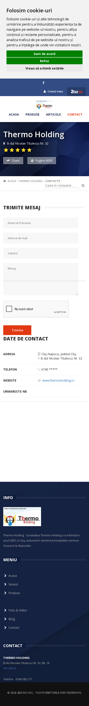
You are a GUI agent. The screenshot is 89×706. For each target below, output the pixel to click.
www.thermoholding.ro (58, 380)
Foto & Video (17, 610)
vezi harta (9, 668)
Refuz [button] (44, 61)
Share (15, 160)
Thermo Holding (31, 181)
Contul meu (55, 91)
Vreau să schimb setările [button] (44, 68)
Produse (32, 114)
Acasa (14, 114)
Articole (53, 114)
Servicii (13, 584)
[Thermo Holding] (44, 104)
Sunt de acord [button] (44, 54)
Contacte (52, 181)
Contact (75, 114)
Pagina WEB (43, 160)
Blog (11, 619)
